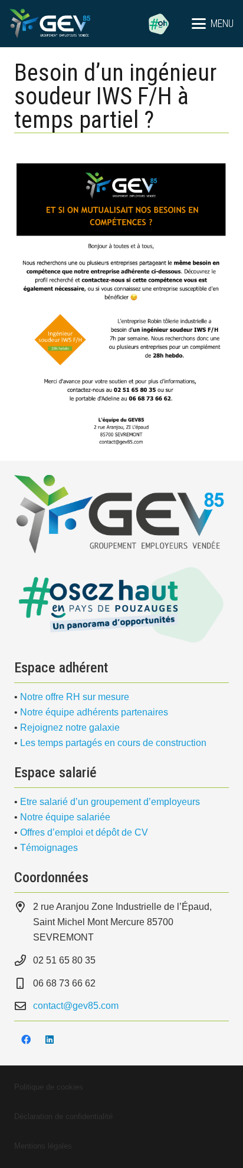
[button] (212, 23)
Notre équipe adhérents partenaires (94, 712)
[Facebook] (26, 1039)
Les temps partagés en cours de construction (113, 743)
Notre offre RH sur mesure (74, 697)
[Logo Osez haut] (121, 604)
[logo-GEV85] (49, 23)
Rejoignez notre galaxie (70, 727)
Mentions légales (43, 1145)
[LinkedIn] (49, 1039)
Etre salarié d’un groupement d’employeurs (110, 802)
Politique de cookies (48, 1087)
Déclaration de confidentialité (63, 1116)
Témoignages (49, 848)
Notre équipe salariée (65, 817)
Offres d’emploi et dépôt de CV (84, 832)
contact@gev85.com (76, 1006)
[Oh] (158, 23)
